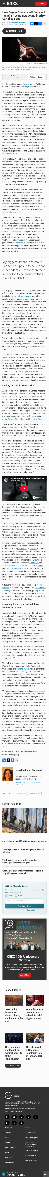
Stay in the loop (24, 906)
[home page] (12, 4)
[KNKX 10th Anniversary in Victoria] (24, 935)
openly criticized (31, 371)
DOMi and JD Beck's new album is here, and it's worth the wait (14, 1015)
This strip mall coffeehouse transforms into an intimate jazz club (34, 1053)
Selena (40, 565)
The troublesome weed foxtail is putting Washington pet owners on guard (19, 861)
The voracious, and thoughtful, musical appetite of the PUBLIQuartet (13, 1053)
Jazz (10, 793)
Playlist (7, 1152)
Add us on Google (36, 77)
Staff (7, 1138)
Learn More (24, 975)
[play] (3, 1174)
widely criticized (22, 296)
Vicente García (22, 669)
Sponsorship (30, 1133)
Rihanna (33, 549)
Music (10, 895)
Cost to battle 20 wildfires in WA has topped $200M (24, 841)
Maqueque (20, 243)
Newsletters (9, 1162)
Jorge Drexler (8, 419)
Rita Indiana (20, 419)
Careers (28, 1128)
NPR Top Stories (21, 793)
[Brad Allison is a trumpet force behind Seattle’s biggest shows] (35, 1000)
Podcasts (8, 1157)
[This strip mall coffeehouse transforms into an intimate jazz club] (35, 1038)
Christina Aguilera (13, 568)
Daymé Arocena (29, 84)
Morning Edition (35, 793)
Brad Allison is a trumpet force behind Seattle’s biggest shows (34, 1014)
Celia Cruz (33, 563)
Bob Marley (22, 549)
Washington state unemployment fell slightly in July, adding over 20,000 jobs (22, 872)
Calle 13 (6, 134)
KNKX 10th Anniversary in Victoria (24, 958)
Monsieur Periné (36, 419)
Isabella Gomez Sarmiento (17, 23)
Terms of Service (31, 1151)
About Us (8, 1128)
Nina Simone (40, 588)
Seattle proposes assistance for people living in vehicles (23, 850)
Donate (41, 3)
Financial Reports (31, 1138)
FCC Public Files (31, 1160)
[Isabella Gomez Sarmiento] (7, 774)
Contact (8, 1133)
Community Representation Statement (31, 1144)
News (20, 895)
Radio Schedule (10, 1147)
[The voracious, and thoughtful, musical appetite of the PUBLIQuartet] (14, 1038)
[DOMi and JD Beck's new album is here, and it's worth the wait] (14, 1000)
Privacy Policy (31, 910)
